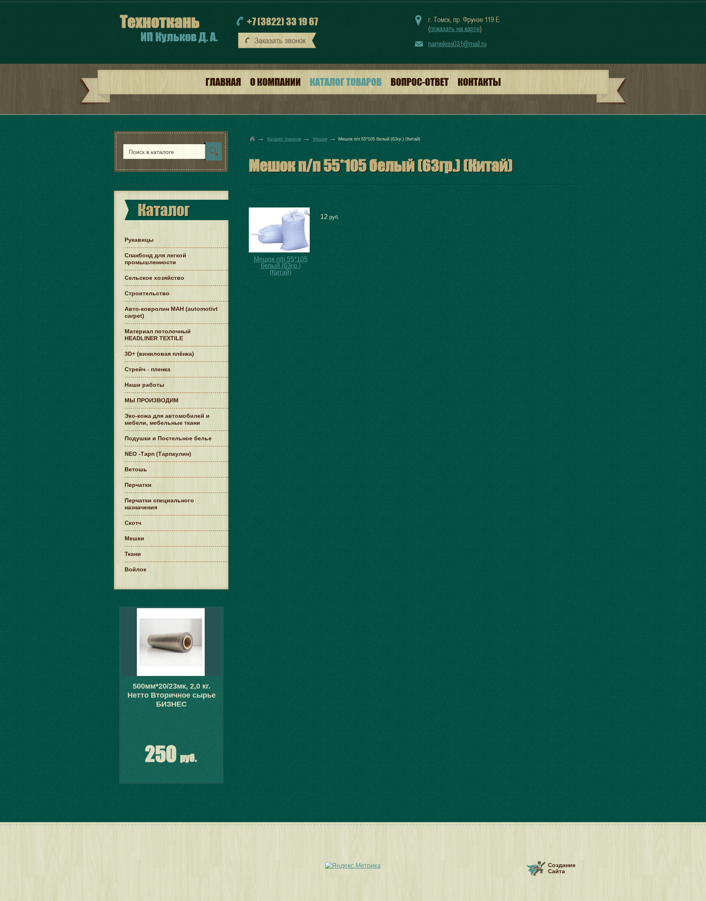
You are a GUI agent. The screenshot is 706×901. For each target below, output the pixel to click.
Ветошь (136, 469)
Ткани (133, 554)
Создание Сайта (562, 868)
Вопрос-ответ (420, 82)
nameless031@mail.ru (457, 43)
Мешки (320, 138)
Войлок (135, 569)
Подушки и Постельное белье (168, 438)
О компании (275, 82)
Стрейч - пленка (147, 369)
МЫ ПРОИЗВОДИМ (152, 400)
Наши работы (144, 384)
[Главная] (252, 138)
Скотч (133, 523)
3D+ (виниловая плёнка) (159, 353)
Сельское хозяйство (154, 277)
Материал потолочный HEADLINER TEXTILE (158, 334)
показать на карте (455, 28)
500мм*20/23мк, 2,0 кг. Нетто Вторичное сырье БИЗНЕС (171, 695)
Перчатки (138, 485)
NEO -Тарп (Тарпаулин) (158, 453)
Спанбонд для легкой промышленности (155, 258)
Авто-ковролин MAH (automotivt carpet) (171, 312)
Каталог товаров (346, 82)
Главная (223, 82)
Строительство (147, 293)
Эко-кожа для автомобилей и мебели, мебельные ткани (167, 419)
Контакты (479, 82)
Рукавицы (139, 239)
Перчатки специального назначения (159, 504)
